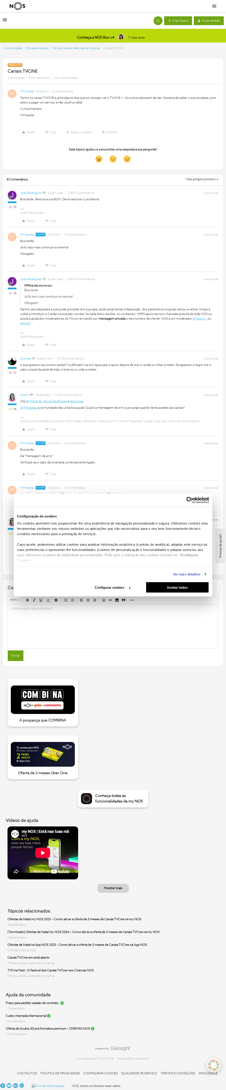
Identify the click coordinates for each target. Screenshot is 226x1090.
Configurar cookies (110, 587)
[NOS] (17, 6)
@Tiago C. (200, 318)
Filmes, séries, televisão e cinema (75, 48)
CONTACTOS (27, 1073)
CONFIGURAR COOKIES (100, 1073)
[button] (5, 21)
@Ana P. (25, 323)
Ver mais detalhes (187, 574)
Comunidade (13, 48)
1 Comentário (15, 1008)
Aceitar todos (177, 587)
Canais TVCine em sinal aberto (29, 957)
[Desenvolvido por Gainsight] (113, 1049)
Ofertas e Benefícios (22, 950)
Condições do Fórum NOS (95, 1058)
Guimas (25, 358)
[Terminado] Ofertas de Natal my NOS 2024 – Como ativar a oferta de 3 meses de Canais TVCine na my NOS (84, 932)
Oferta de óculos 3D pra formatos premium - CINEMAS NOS (48, 1028)
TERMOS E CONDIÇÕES (178, 1073)
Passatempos (17, 924)
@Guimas (76, 401)
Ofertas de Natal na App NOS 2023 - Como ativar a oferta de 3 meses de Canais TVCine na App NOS (77, 944)
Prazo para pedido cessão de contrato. (32, 1003)
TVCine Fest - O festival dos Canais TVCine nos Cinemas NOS (51, 970)
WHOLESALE (208, 1073)
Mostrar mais (113, 888)
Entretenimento (37, 48)
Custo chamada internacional (26, 1015)
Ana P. (24, 395)
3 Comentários (16, 1034)
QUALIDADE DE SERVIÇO (139, 1073)
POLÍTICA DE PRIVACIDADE (60, 1073)
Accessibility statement (133, 1058)
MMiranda (27, 91)
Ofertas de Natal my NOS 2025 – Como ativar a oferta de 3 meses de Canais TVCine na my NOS (74, 919)
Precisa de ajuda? (220, 546)
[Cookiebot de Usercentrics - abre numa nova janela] (189, 500)
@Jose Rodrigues (55, 401)
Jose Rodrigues (30, 193)
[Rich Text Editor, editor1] (113, 626)
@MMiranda (34, 401)
